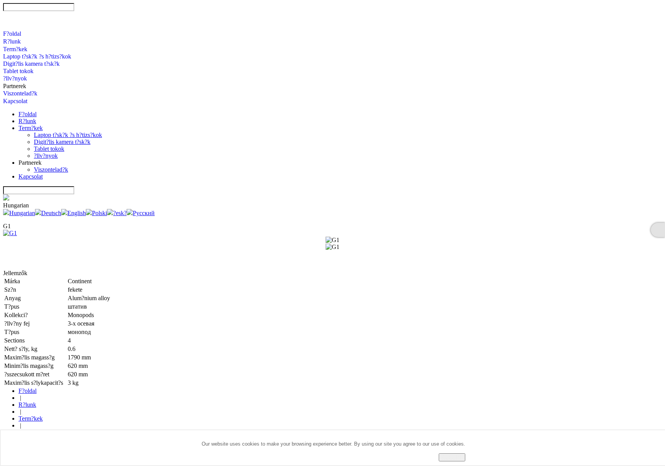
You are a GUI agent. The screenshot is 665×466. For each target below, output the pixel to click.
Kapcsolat (15, 101)
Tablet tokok (18, 71)
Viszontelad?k (20, 93)
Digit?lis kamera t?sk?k (31, 63)
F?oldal (12, 33)
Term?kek (15, 49)
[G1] (10, 233)
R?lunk (12, 41)
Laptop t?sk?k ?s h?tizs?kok (37, 56)
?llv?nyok (15, 78)
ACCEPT (452, 457)
